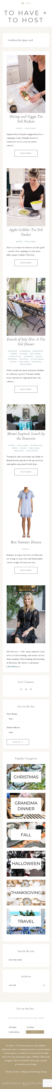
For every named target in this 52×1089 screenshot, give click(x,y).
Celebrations (24, 351)
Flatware (23, 354)
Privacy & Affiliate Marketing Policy (36, 1084)
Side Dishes (23, 359)
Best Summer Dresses (26, 542)
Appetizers (12, 351)
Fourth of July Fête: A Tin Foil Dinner (26, 341)
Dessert (19, 241)
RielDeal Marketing (11, 1084)
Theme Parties (26, 364)
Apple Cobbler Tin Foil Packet (26, 232)
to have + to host (26, 16)
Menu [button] (28, 3)
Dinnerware (38, 351)
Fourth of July (15, 356)
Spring (14, 448)
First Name (12, 714)
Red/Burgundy (37, 445)
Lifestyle (26, 549)
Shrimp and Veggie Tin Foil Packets (26, 119)
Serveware (12, 359)
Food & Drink (30, 128)
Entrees (19, 128)
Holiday (38, 356)
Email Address (13, 727)
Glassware (28, 356)
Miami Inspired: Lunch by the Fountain (26, 436)
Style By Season (37, 359)
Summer (13, 362)
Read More (26, 153)
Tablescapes (36, 362)
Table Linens (24, 362)
